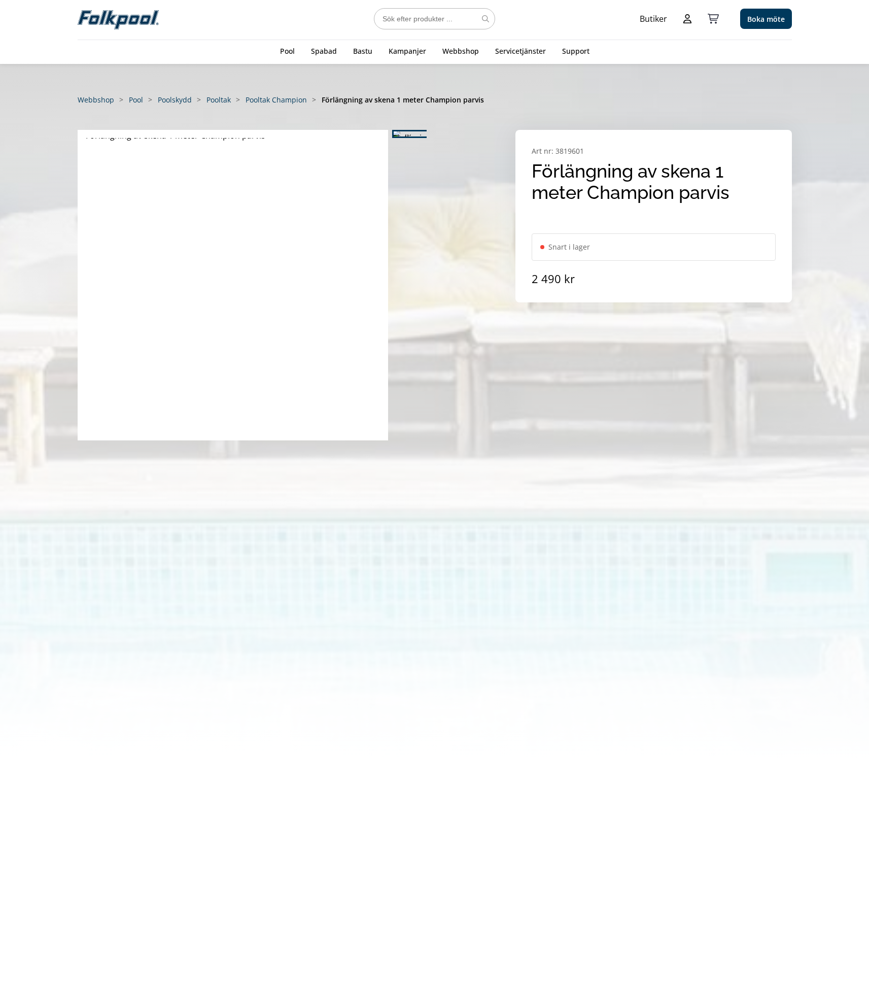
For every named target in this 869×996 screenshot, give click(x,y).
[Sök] (485, 18)
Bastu (362, 51)
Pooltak (218, 100)
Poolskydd (175, 100)
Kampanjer (407, 51)
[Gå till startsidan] (118, 18)
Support (575, 51)
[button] (233, 285)
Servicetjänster (520, 51)
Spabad (324, 51)
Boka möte (766, 19)
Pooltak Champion (276, 100)
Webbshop (460, 51)
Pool (287, 51)
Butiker (653, 18)
